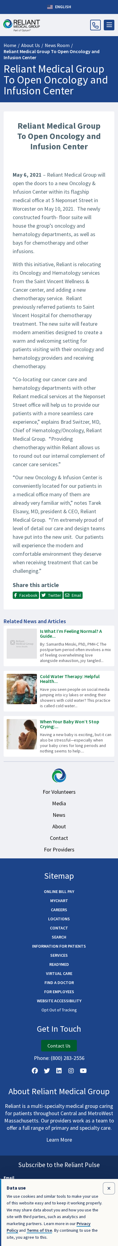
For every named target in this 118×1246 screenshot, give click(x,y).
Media (59, 803)
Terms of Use (39, 1230)
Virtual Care (59, 973)
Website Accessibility (59, 1000)
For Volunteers (59, 791)
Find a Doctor (59, 982)
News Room (57, 45)
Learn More (59, 1139)
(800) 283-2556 (67, 1057)
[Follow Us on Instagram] (71, 1071)
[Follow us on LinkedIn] (59, 1071)
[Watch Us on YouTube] (83, 1071)
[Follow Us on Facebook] (35, 1071)
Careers (59, 909)
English (62, 6)
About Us (30, 45)
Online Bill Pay (59, 891)
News (59, 814)
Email (9, 1178)
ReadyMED (59, 964)
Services (59, 955)
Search (59, 937)
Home (10, 45)
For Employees (59, 991)
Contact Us (59, 1046)
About (59, 826)
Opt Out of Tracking (59, 1010)
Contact (59, 837)
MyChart (59, 900)
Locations (59, 919)
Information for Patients (59, 946)
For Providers (59, 849)
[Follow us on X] (47, 1071)
